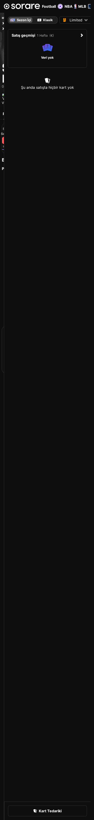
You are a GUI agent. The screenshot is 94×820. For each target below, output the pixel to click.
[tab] (45, 20)
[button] (75, 20)
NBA (69, 6)
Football (49, 6)
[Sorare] (22, 6)
